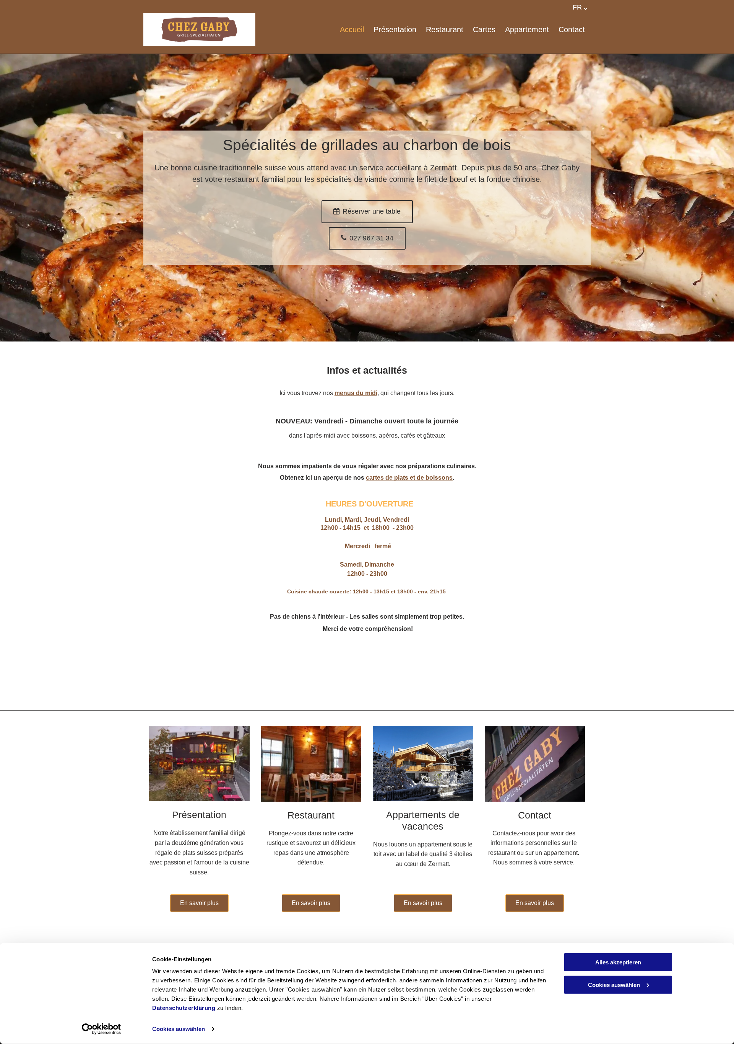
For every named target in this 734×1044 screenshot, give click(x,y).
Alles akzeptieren (618, 962)
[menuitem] (347, 29)
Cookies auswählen (178, 1029)
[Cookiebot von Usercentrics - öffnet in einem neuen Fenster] (101, 1029)
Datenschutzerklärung (183, 1008)
